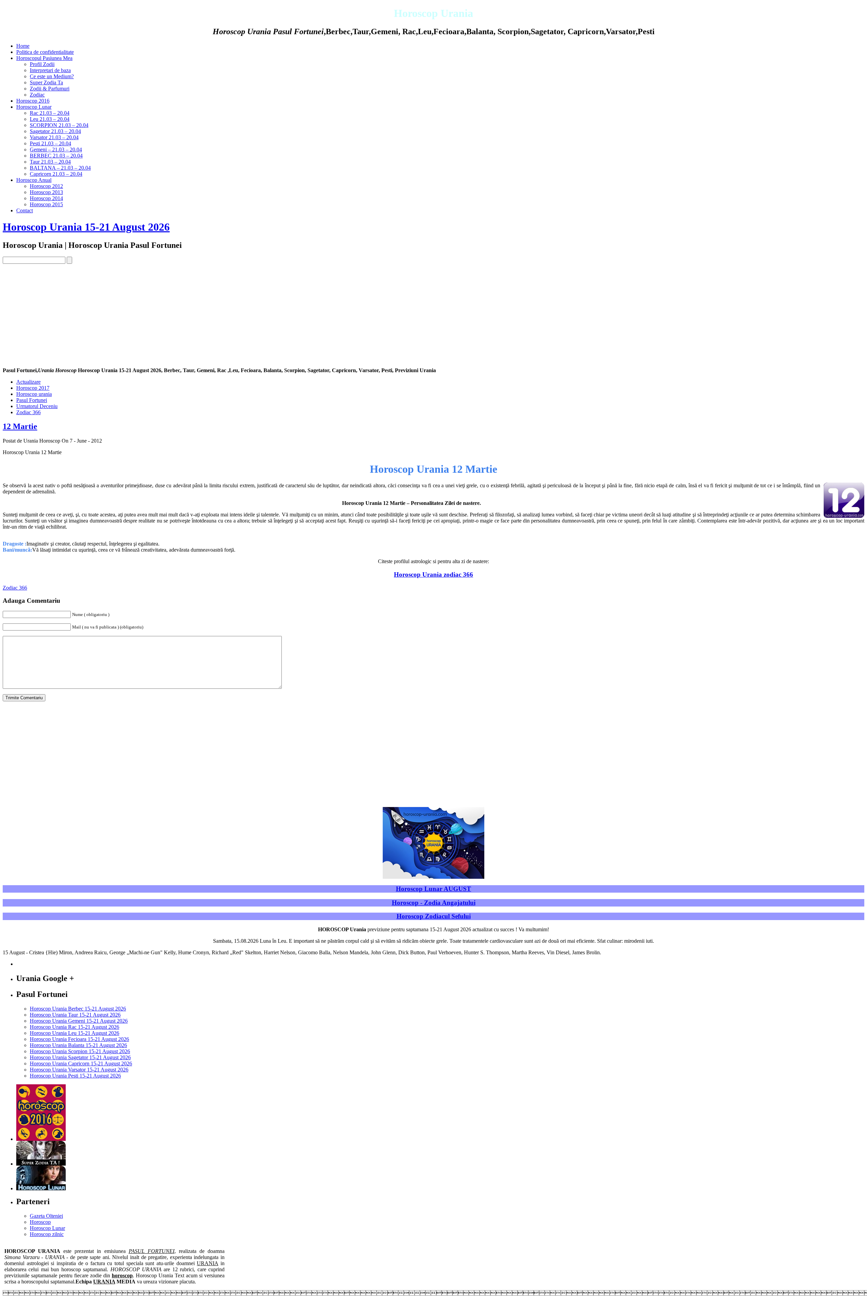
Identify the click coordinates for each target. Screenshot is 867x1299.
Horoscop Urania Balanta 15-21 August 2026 (78, 1045)
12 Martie (20, 426)
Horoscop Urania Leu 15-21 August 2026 (74, 1033)
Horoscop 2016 (32, 101)
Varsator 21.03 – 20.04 (54, 137)
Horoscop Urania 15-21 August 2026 (86, 227)
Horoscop (40, 1222)
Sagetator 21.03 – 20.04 (55, 131)
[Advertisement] (433, 314)
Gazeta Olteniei (46, 1216)
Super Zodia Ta (46, 82)
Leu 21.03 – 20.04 (49, 119)
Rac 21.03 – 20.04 (49, 113)
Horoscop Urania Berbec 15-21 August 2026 (78, 1008)
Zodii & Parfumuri (49, 88)
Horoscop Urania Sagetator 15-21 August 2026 (80, 1057)
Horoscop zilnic (47, 1234)
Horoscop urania (34, 394)
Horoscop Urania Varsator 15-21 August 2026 (79, 1069)
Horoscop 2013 (46, 192)
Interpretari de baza (50, 70)
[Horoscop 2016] (41, 1139)
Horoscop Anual (33, 180)
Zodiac (37, 95)
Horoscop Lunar (33, 107)
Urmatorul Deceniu (37, 406)
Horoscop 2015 (46, 204)
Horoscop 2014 (46, 198)
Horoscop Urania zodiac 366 (433, 574)
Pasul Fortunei (31, 400)
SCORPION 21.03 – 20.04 (59, 125)
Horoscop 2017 (32, 388)
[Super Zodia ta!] (41, 1164)
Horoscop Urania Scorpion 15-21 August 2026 (80, 1051)
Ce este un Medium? (52, 76)
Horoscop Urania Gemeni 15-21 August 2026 (79, 1021)
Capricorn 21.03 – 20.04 (56, 174)
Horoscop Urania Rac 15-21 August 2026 (74, 1027)
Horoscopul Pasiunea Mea (44, 58)
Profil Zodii (42, 64)
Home (22, 46)
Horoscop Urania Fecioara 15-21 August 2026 (79, 1039)
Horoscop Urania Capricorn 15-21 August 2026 (81, 1063)
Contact (24, 210)
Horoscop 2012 (46, 186)
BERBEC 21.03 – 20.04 (56, 155)
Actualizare (28, 382)
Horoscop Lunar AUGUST (433, 888)
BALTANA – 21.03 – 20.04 (60, 168)
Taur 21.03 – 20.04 (50, 162)
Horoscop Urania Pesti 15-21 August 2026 (75, 1076)
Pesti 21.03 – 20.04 (50, 143)
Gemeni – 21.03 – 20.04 (56, 149)
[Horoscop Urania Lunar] (41, 1188)
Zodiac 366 (28, 412)
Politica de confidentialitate (45, 52)
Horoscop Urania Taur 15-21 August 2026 (75, 1015)
